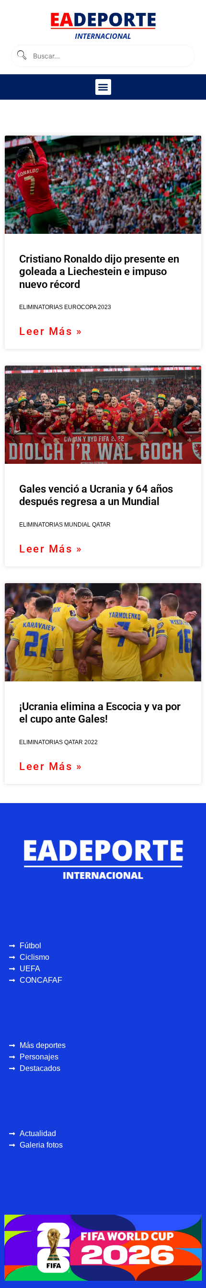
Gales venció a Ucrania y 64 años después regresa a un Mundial (96, 495)
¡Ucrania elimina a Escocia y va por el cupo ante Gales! (100, 713)
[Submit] (21, 55)
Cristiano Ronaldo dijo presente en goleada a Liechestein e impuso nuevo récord (99, 271)
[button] (103, 87)
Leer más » (50, 331)
